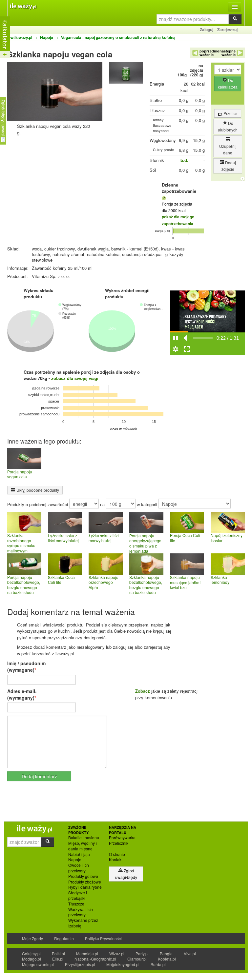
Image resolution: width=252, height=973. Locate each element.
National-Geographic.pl (95, 959)
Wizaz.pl (116, 953)
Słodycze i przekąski (77, 895)
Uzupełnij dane (228, 149)
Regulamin (64, 938)
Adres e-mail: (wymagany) (22, 694)
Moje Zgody (32, 938)
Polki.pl (58, 953)
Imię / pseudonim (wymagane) (26, 666)
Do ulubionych (228, 126)
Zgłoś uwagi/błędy (126, 874)
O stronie (117, 854)
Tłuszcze (76, 903)
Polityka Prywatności (103, 938)
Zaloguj (206, 29)
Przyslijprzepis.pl (80, 964)
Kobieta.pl (167, 959)
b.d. (184, 160)
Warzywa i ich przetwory (80, 912)
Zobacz (142, 691)
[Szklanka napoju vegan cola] (126, 74)
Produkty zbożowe (84, 881)
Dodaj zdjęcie (228, 166)
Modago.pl (31, 959)
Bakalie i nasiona (83, 837)
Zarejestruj (227, 29)
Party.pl (142, 953)
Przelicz (230, 113)
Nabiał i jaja (79, 854)
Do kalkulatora (228, 83)
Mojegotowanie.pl (38, 964)
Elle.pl (57, 959)
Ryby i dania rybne (85, 887)
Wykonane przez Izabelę (83, 923)
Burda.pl (158, 964)
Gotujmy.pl (31, 953)
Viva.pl (190, 953)
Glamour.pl (137, 959)
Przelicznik (118, 843)
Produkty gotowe (83, 876)
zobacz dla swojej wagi (74, 378)
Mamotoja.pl (87, 953)
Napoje (74, 859)
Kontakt (115, 859)
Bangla (166, 953)
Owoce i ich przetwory (78, 868)
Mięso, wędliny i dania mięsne (82, 846)
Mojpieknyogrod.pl (122, 964)
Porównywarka (122, 837)
